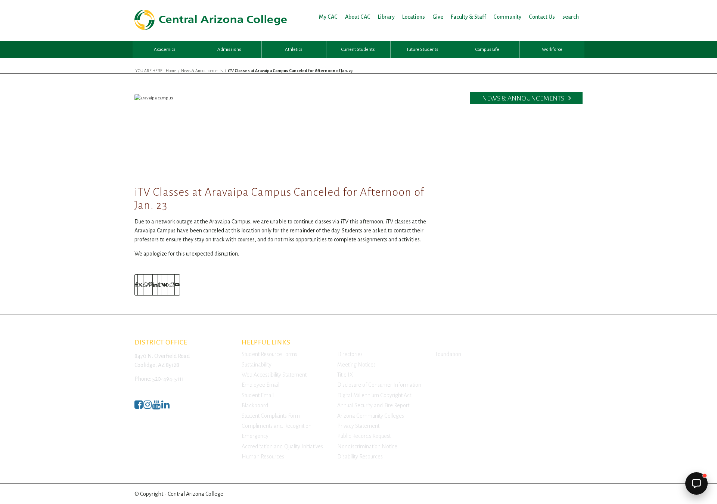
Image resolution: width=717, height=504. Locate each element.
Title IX (345, 375)
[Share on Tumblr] (159, 285)
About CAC (357, 17)
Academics (165, 49)
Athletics (293, 49)
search (570, 17)
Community (507, 17)
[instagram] (147, 406)
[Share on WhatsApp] (145, 285)
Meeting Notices (356, 365)
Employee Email (260, 385)
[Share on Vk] (164, 285)
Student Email (258, 395)
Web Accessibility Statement (274, 375)
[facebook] (138, 406)
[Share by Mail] (177, 285)
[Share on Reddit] (171, 285)
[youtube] (156, 406)
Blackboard (255, 405)
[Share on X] (140, 285)
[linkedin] (165, 406)
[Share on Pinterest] (150, 285)
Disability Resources (360, 457)
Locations (413, 17)
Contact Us (542, 17)
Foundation (448, 354)
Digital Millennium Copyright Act (374, 395)
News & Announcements (523, 98)
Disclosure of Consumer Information (379, 385)
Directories (350, 354)
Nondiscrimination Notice (367, 446)
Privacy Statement (358, 426)
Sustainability (256, 365)
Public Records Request (364, 436)
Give (437, 17)
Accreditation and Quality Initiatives (282, 446)
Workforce (552, 49)
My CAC (328, 17)
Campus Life (487, 49)
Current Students (358, 49)
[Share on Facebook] (136, 285)
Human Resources (263, 457)
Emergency (255, 436)
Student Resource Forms (269, 354)
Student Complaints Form (271, 416)
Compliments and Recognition (276, 426)
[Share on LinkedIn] (155, 285)
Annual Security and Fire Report (373, 405)
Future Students (422, 49)
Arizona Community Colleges (370, 416)
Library (386, 17)
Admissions (229, 49)
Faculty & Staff (468, 17)
